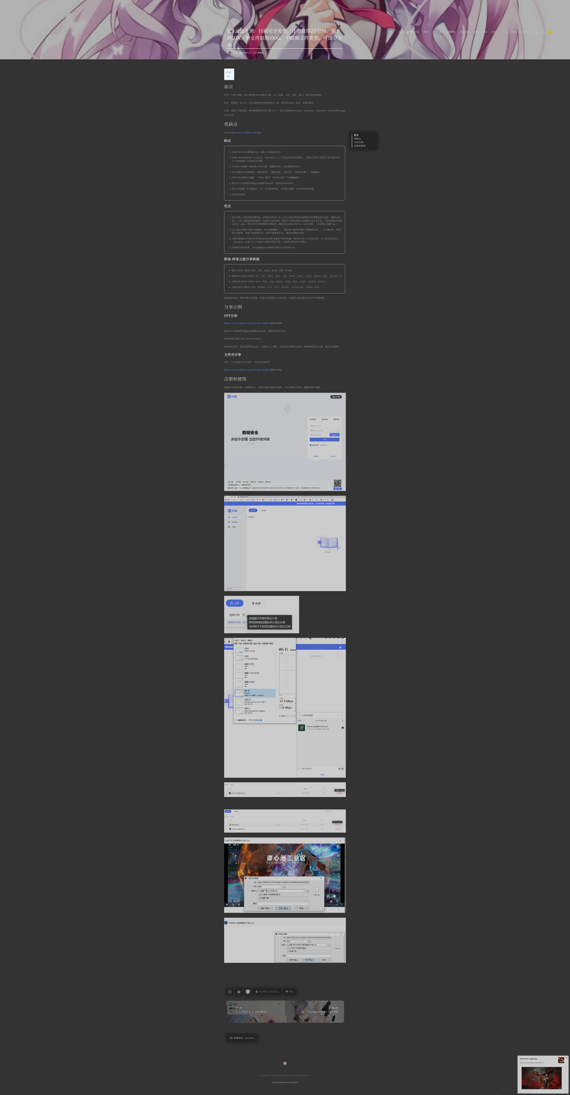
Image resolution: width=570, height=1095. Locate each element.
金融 (475, 32)
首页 (401, 32)
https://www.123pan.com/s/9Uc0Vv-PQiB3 (246, 323)
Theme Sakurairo (280, 1082)
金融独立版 (413, 32)
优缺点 (357, 138)
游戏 (513, 32)
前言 (356, 135)
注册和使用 (360, 145)
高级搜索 (451, 32)
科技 (484, 32)
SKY (235, 52)
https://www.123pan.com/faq (245, 132)
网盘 (291, 991)
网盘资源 (437, 32)
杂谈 (493, 32)
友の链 (523, 32)
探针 (425, 32)
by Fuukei (293, 1082)
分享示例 (358, 142)
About (535, 32)
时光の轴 (464, 32)
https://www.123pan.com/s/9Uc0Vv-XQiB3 (246, 369)
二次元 (503, 32)
